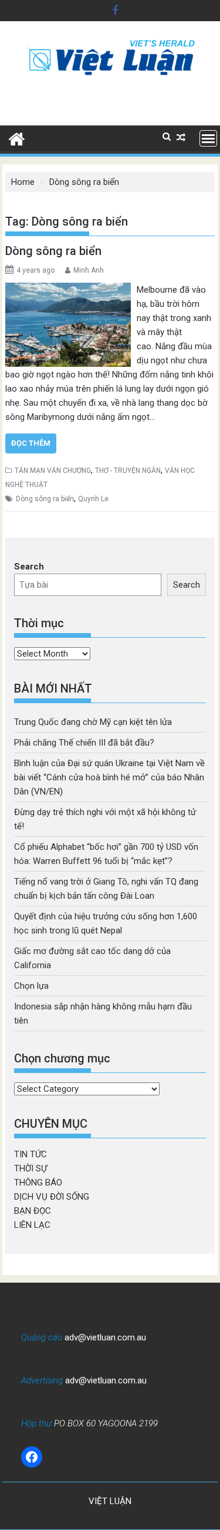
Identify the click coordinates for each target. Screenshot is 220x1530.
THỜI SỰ (30, 1168)
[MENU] (208, 138)
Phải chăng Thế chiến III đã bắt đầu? (84, 742)
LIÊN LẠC (32, 1225)
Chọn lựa (31, 986)
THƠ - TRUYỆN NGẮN (128, 470)
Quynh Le (93, 499)
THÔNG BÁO (38, 1182)
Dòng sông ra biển (53, 251)
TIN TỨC (30, 1154)
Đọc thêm (30, 443)
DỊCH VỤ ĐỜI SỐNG (51, 1196)
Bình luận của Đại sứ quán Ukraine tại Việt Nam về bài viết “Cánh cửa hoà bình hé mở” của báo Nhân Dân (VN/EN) (109, 777)
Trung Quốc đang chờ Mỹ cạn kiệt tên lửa (93, 722)
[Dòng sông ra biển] (68, 289)
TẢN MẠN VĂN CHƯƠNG (53, 470)
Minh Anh (88, 270)
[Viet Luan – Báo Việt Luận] (16, 137)
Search (29, 566)
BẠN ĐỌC (32, 1211)
